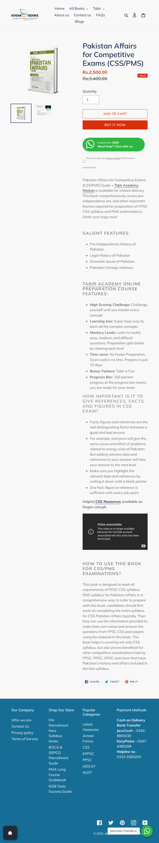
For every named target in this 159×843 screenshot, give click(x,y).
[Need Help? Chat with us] (147, 831)
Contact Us (20, 726)
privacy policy (113, 158)
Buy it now (115, 125)
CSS (86, 747)
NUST (87, 772)
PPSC (87, 760)
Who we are (21, 720)
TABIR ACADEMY (102, 283)
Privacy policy (22, 732)
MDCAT (89, 766)
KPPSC (88, 753)
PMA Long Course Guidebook (57, 774)
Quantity (90, 91)
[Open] (10, 833)
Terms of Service (24, 739)
